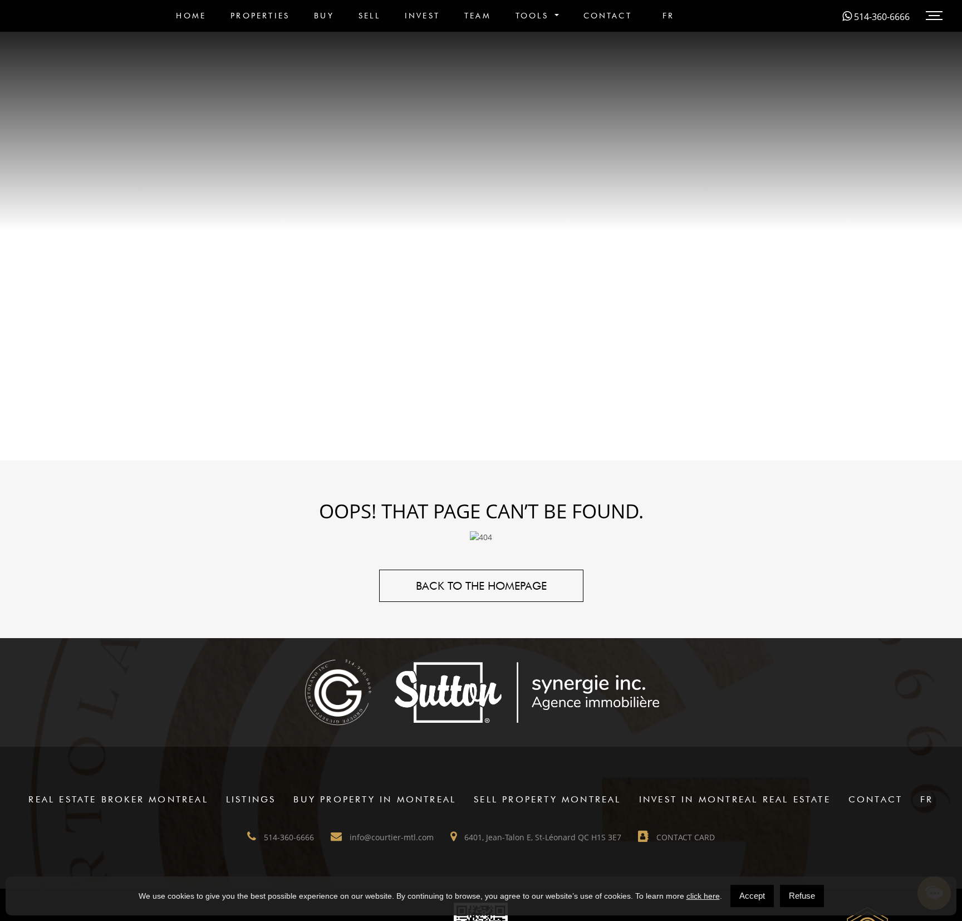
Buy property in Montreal (374, 799)
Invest (422, 15)
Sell (369, 15)
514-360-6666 (881, 17)
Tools (534, 15)
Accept (752, 895)
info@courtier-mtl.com (390, 837)
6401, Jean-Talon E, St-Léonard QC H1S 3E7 (541, 837)
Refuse (802, 895)
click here (703, 895)
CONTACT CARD (684, 837)
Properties (259, 15)
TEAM (477, 15)
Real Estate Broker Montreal (118, 799)
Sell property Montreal (547, 799)
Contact (607, 15)
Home (191, 15)
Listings (251, 799)
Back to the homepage (481, 585)
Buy (324, 15)
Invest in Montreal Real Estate (735, 799)
